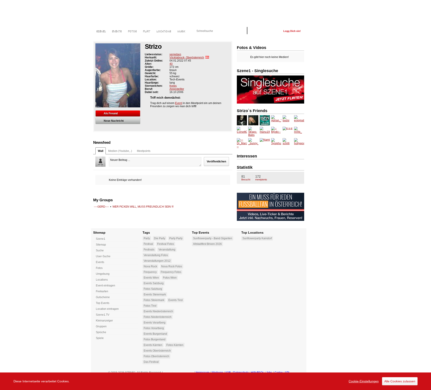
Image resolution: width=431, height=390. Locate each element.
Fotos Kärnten (174, 345)
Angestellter (176, 89)
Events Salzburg (154, 283)
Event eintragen (105, 285)
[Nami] (265, 143)
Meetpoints (143, 151)
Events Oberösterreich (157, 350)
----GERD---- (101, 206)
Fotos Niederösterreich (158, 317)
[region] (215, 381)
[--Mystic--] (276, 132)
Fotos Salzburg (153, 288)
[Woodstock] (253, 120)
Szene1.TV (102, 314)
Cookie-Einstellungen (364, 381)
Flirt (146, 31)
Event (178, 103)
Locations (163, 31)
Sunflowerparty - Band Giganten (212, 238)
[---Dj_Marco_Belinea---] (242, 143)
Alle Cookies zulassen (399, 381)
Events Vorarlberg (154, 322)
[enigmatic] (299, 120)
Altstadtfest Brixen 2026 (207, 244)
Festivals (149, 249)
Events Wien (151, 277)
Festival (148, 244)
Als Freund (111, 113)
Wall (100, 151)
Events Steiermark (155, 294)
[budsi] (288, 120)
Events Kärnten (153, 345)
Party (147, 238)
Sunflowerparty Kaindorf (257, 238)
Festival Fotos (165, 244)
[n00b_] (299, 132)
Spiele (100, 338)
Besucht (245, 178)
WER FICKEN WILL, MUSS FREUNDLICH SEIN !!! (143, 206)
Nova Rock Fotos (171, 266)
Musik (181, 31)
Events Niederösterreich (158, 311)
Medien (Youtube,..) (120, 151)
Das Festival (151, 361)
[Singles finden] (270, 102)
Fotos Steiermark (154, 300)
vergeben (175, 54)
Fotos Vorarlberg (154, 328)
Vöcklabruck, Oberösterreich (186, 57)
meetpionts (261, 178)
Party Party (176, 238)
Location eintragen (107, 308)
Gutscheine (103, 297)
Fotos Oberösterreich (156, 356)
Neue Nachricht (114, 120)
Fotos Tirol (150, 305)
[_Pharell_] (242, 120)
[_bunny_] (253, 143)
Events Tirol (175, 300)
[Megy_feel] (265, 120)
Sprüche (101, 332)
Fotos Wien (170, 277)
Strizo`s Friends (252, 111)
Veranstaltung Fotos (156, 255)
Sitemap (101, 244)
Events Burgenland (155, 333)
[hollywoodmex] (299, 143)
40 (171, 63)
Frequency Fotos (171, 272)
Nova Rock (150, 266)
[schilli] (288, 143)
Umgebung (103, 273)
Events (117, 31)
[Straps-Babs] (253, 132)
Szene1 (100, 238)
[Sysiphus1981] (276, 143)
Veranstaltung (166, 249)
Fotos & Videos (251, 47)
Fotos (132, 31)
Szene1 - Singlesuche (257, 71)
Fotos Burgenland (154, 339)
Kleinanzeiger (104, 320)
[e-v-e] (288, 132)
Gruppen (101, 326)
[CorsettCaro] (242, 132)
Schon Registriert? (265, 31)
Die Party (159, 238)
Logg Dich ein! (292, 31)
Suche (100, 250)
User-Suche (103, 256)
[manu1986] (265, 132)
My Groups (103, 200)
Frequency (150, 272)
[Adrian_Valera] (276, 120)
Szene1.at (117, 12)
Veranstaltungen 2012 (157, 260)
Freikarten (102, 291)
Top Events (102, 303)
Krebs (173, 85)
